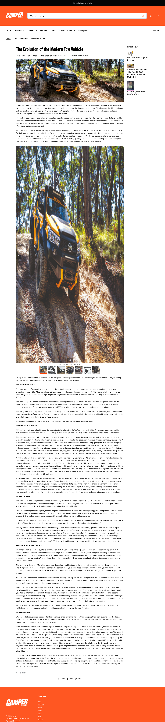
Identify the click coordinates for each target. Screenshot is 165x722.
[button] (150, 15)
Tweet (62, 679)
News (39, 713)
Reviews (40, 707)
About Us (40, 719)
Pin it (79, 679)
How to (39, 716)
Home (8, 39)
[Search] (143, 15)
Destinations (41, 704)
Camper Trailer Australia (15, 718)
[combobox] (87, 16)
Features (40, 710)
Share (71, 679)
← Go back (21, 672)
